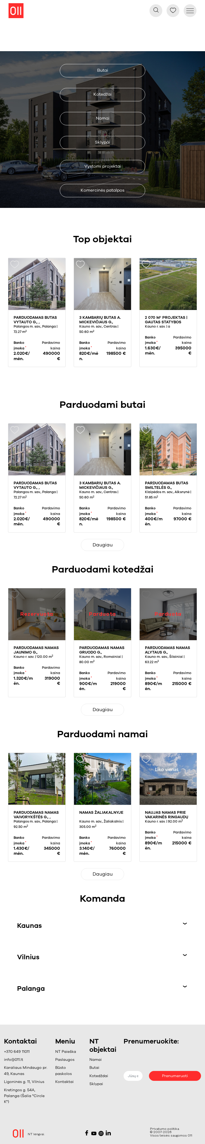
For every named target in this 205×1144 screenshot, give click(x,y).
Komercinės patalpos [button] (102, 190)
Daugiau (103, 545)
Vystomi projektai (102, 166)
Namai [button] (102, 118)
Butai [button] (102, 70)
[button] (68, 1060)
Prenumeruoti (175, 1075)
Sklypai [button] (102, 142)
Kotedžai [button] (102, 94)
